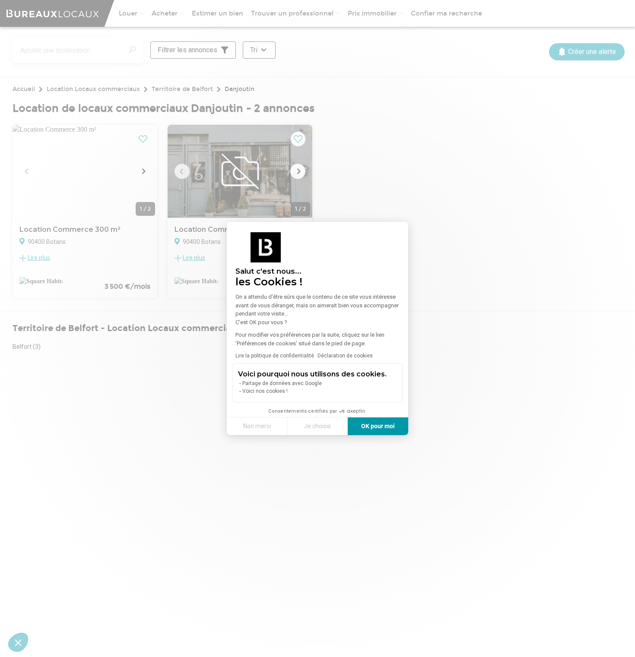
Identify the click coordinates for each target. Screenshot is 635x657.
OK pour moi (378, 426)
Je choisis (317, 426)
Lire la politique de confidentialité (274, 356)
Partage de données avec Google (282, 383)
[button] (18, 642)
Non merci (257, 426)
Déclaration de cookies (345, 356)
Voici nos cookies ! (265, 391)
